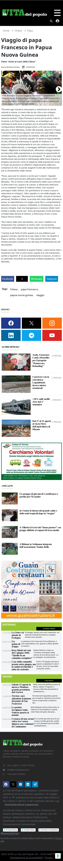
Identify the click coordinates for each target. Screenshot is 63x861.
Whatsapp (36, 278)
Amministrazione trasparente (22, 804)
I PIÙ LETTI (7, 486)
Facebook (7, 278)
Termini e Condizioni (49, 830)
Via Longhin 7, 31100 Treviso (20, 765)
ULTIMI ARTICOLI (10, 346)
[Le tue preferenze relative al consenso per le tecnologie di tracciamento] (58, 856)
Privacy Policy (11, 830)
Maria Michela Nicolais (10, 67)
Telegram (51, 278)
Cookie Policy (29, 830)
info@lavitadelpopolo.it (18, 769)
